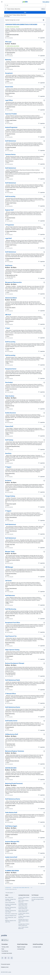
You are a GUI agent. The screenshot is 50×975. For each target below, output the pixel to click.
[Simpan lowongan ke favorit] (44, 24)
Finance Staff (9, 426)
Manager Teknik (9, 551)
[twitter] (8, 958)
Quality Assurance (10, 412)
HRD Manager (9, 567)
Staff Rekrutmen (10, 595)
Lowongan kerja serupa (7, 953)
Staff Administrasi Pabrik (12, 680)
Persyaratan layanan (5, 964)
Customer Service (10, 154)
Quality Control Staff (11, 857)
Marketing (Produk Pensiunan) (14, 783)
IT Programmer (9, 225)
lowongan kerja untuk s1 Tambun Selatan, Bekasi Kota (23, 921)
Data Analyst (9, 382)
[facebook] (2, 958)
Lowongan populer (37, 947)
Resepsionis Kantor (10, 369)
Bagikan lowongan (21, 947)
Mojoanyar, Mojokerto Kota (10, 915)
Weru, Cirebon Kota (9, 897)
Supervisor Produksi (11, 114)
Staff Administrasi (10, 141)
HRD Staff (8, 314)
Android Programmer (11, 127)
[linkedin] (11, 958)
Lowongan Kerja (20, 949)
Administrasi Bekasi (11, 298)
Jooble (9, 972)
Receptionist (9, 73)
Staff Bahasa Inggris (11, 826)
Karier (3, 949)
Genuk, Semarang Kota (10, 902)
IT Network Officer (10, 693)
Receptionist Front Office (12, 622)
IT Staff (7, 328)
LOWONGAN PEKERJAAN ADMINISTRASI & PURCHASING (21, 24)
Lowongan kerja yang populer (38, 897)
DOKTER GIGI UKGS (10, 768)
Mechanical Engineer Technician (14, 751)
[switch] (44, 20)
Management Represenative (13, 282)
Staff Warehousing (10, 609)
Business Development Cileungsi (14, 663)
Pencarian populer (9, 892)
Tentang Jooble (5, 947)
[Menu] (2, 2)
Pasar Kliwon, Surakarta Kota (11, 913)
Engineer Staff (9, 210)
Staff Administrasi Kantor (12, 707)
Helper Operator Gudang (12, 649)
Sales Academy (9, 396)
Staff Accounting (10, 196)
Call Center (8, 580)
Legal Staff (8, 238)
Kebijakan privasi (4, 967)
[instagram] (5, 958)
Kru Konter (8, 480)
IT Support (8, 467)
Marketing (8, 59)
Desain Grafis (9, 86)
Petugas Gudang (10, 496)
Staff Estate (8, 265)
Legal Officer (9, 100)
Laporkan (42, 37)
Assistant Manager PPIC (12, 841)
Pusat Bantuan (5, 951)
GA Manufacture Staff (11, 734)
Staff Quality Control (11, 720)
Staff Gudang (9, 440)
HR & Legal (8, 41)
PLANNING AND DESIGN (12, 870)
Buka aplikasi (46, 2)
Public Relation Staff (11, 812)
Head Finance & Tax (11, 636)
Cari (25, 12)
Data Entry (8, 453)
